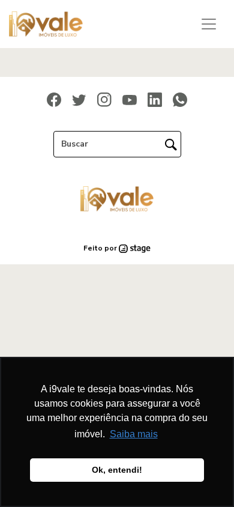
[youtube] (129, 99)
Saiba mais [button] (134, 434)
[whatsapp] (180, 99)
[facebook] (54, 99)
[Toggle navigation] (209, 24)
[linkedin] (155, 99)
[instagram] (104, 99)
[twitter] (79, 99)
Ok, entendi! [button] (117, 470)
